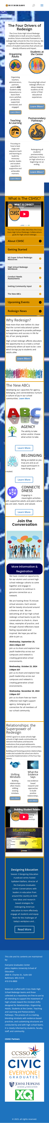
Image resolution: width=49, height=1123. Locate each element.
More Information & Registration (25, 569)
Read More (24, 929)
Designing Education (24, 869)
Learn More (24, 447)
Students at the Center (22, 1008)
